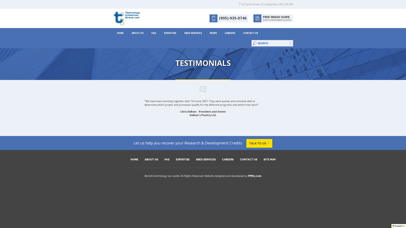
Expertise (170, 33)
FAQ (153, 33)
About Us (138, 33)
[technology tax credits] (126, 18)
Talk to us (257, 143)
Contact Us (250, 33)
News (213, 33)
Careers (230, 33)
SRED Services (193, 33)
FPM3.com (254, 175)
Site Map (270, 159)
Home (120, 33)
